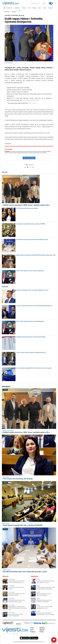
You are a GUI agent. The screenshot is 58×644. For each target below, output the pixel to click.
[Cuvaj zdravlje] (29, 623)
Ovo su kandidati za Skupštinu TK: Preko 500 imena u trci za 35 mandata (33, 368)
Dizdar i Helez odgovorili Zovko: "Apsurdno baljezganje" (30, 270)
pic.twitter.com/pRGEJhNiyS (32, 100)
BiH (29, 8)
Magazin (14, 11)
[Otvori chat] (53, 639)
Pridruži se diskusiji (30, 158)
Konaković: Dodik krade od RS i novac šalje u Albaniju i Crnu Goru (32, 290)
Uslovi (31, 629)
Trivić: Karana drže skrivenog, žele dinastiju (27, 208)
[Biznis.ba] (39, 623)
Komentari (7, 11)
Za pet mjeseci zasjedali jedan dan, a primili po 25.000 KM (30, 223)
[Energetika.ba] (50, 623)
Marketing (42, 627)
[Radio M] (6, 623)
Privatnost (32, 631)
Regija (34, 8)
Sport (44, 8)
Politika (5, 389)
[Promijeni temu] (51, 3)
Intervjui (50, 8)
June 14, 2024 (32, 103)
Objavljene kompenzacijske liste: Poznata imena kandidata (30, 336)
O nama (32, 627)
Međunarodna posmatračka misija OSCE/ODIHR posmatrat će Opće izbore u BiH (36, 255)
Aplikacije (42, 629)
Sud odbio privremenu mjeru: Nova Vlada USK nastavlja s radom (32, 239)
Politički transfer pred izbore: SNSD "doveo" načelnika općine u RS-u (26, 205)
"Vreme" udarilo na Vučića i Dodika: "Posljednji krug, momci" (31, 352)
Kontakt (42, 631)
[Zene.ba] (18, 623)
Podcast (24, 8)
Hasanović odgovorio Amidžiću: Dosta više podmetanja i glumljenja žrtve (34, 305)
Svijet (39, 8)
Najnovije (17, 8)
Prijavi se (20, 10)
